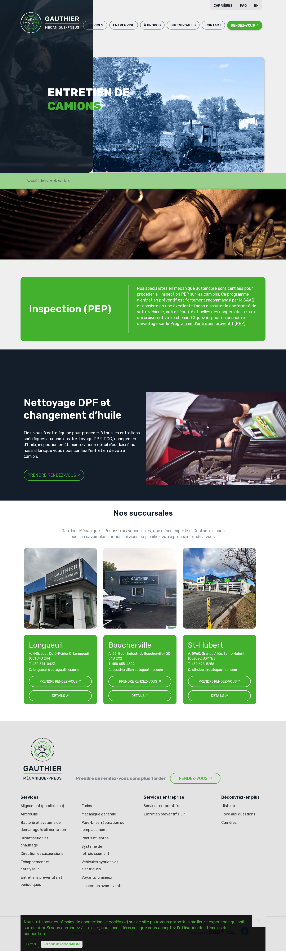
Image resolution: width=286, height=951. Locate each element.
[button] (95, 25)
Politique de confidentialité (62, 944)
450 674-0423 (43, 664)
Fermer (31, 944)
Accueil (32, 180)
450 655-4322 (123, 664)
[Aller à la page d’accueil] (50, 23)
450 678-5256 (203, 664)
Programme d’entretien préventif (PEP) (207, 323)
